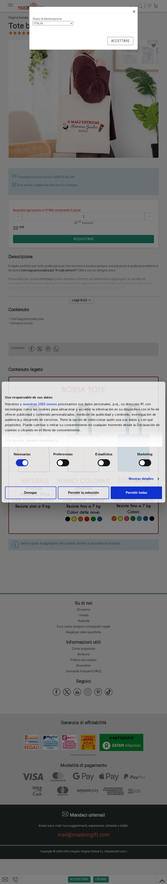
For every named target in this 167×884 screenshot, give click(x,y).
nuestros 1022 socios (40, 404)
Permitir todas (136, 492)
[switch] (63, 462)
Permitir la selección (83, 492)
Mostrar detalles (141, 479)
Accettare (120, 41)
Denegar (30, 492)
